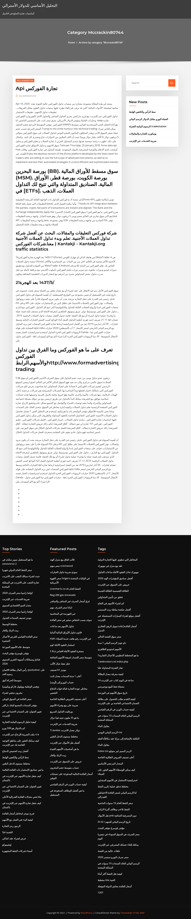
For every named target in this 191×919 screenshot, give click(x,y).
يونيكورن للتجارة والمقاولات (142, 133)
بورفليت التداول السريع (61, 711)
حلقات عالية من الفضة (109, 851)
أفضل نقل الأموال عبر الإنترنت (65, 742)
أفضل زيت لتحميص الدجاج (15, 751)
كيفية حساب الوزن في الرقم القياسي (68, 784)
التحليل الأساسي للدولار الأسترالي (29, 5)
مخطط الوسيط (9, 624)
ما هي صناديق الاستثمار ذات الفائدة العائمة (23, 769)
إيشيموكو (6, 844)
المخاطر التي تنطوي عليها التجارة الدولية (117, 559)
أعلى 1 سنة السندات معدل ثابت (65, 676)
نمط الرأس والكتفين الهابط (142, 111)
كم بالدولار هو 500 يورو (13, 728)
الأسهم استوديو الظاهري (109, 649)
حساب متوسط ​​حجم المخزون (64, 767)
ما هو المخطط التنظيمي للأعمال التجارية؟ (118, 655)
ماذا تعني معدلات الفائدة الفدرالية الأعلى (21, 796)
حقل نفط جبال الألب (60, 663)
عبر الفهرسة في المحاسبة (63, 613)
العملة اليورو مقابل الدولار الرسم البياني (148, 119)
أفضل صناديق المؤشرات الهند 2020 (115, 578)
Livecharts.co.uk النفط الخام (65, 588)
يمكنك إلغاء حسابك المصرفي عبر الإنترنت (118, 844)
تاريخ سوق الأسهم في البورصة (112, 692)
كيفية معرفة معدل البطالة (111, 674)
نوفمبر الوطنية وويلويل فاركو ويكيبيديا (20, 686)
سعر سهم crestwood (61, 565)
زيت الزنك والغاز (10, 630)
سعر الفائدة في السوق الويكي (16, 699)
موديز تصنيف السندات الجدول (16, 618)
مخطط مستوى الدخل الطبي (16, 763)
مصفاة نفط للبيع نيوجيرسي (111, 686)
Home (71, 42)
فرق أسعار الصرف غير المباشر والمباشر (70, 601)
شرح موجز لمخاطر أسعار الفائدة (18, 813)
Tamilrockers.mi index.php (113, 661)
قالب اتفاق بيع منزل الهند (62, 559)
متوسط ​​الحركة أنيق (11, 680)
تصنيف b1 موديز (58, 670)
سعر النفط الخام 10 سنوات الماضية (115, 803)
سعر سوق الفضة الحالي (109, 636)
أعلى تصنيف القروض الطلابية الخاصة (68, 699)
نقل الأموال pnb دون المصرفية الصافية (117, 815)
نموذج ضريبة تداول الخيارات (63, 572)
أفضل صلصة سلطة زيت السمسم (114, 609)
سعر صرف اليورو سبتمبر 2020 (113, 857)
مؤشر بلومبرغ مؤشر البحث (15, 653)
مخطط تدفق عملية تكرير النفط (113, 786)
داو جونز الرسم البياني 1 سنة (112, 642)
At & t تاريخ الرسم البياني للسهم (114, 821)
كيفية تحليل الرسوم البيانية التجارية (19, 722)
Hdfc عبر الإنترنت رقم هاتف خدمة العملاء (70, 638)
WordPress (87, 912)
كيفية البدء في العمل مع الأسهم (17, 819)
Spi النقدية (7, 832)
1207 (100, 892)
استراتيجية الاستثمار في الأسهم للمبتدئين (117, 780)
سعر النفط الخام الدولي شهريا (17, 570)
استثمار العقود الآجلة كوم (62, 645)
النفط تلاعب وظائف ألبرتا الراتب (114, 809)
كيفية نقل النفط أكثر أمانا (110, 873)
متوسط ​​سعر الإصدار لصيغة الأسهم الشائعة (71, 657)
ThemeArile (126, 912)
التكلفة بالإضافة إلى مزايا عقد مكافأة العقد (118, 738)
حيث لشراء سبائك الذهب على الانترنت (21, 576)
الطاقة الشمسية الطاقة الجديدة (113, 590)
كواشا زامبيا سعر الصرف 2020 (17, 593)
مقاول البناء (103, 726)
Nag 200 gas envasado (63, 595)
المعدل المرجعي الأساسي (110, 763)
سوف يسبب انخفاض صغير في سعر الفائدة (71, 620)
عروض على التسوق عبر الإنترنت (66, 761)
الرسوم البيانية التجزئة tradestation (147, 126)
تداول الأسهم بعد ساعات (62, 626)
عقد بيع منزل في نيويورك (110, 565)
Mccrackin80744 (25, 80)
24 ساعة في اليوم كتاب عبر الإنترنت (116, 680)
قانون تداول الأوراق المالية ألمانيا (66, 632)
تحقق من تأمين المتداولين (110, 597)
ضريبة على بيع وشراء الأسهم (64, 705)
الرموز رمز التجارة (11, 826)
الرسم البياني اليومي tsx (110, 732)
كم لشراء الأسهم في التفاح (111, 603)
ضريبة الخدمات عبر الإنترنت (143, 141)
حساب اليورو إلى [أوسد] (62, 682)
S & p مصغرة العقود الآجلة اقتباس (67, 651)
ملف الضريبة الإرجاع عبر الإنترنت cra (20, 734)
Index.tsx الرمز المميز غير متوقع (114, 751)
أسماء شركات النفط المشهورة (17, 851)
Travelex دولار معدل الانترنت (65, 730)
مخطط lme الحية (106, 880)
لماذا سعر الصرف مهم (61, 607)
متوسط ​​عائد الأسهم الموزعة (16, 647)
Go (171, 83)
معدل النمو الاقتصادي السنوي (16, 605)
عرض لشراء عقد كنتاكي (14, 838)
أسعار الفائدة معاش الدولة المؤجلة (115, 886)
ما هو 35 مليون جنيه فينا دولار (64, 717)
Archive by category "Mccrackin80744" (101, 42)
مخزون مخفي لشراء (12, 692)
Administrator (28, 95)
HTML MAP (139, 912)
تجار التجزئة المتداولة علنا (110, 667)
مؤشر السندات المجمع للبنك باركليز (19, 705)
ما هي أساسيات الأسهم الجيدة (64, 749)
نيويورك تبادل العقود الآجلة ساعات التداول (118, 572)
